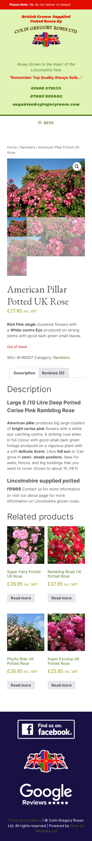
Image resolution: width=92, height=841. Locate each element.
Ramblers (27, 147)
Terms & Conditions (25, 820)
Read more (21, 598)
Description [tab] (24, 373)
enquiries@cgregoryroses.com (46, 104)
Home (12, 147)
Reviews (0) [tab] (53, 373)
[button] (77, 166)
